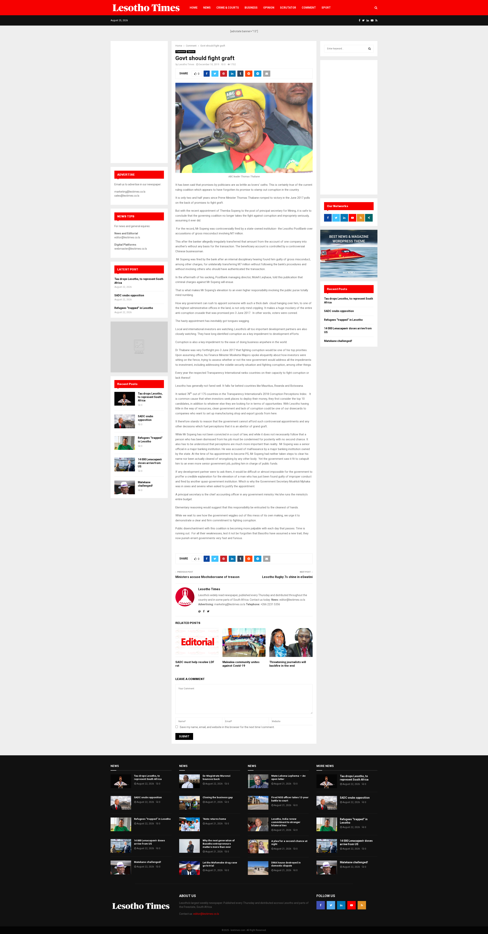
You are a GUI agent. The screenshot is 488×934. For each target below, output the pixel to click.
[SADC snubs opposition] (124, 421)
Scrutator (288, 7)
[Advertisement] (139, 102)
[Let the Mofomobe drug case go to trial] (189, 868)
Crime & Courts (227, 7)
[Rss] (362, 905)
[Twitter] (331, 905)
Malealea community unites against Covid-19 (240, 664)
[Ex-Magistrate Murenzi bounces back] (189, 781)
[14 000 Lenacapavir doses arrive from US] (124, 464)
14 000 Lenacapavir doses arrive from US (150, 463)
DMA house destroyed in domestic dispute (286, 864)
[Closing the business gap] (189, 803)
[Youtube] (351, 905)
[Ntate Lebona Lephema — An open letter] (258, 781)
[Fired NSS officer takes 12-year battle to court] (258, 803)
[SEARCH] (369, 48)
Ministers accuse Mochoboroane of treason (207, 577)
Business (251, 7)
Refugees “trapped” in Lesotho (133, 307)
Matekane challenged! (338, 340)
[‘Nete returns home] (189, 824)
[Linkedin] (341, 905)
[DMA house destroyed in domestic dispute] (258, 868)
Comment (309, 7)
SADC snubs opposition (129, 295)
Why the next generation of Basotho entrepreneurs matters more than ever (219, 843)
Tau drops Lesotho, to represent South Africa (150, 397)
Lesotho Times (186, 64)
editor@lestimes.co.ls (206, 913)
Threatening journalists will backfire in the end (287, 664)
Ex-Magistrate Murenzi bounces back (216, 777)
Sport (326, 7)
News (207, 7)
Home (193, 7)
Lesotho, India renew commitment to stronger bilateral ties (285, 822)
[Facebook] (320, 905)
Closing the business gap (218, 797)
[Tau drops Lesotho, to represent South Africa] (124, 399)
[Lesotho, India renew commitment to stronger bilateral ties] (258, 824)
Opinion (268, 7)
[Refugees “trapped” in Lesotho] (124, 443)
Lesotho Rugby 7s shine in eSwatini (287, 577)
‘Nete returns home (214, 818)
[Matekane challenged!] (124, 487)
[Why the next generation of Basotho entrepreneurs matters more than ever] (189, 846)
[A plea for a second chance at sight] (258, 846)
